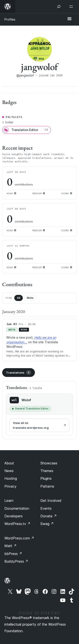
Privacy (10, 486)
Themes (46, 471)
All (18, 297)
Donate (48, 516)
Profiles (9, 19)
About (9, 463)
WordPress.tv (17, 524)
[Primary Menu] (69, 19)
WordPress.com (19, 538)
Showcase (48, 463)
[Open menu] (72, 6)
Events (46, 508)
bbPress (13, 553)
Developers (13, 516)
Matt (10, 546)
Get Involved (50, 500)
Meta (30, 297)
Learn (8, 500)
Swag (47, 524)
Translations (17, 372)
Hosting (10, 478)
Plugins (46, 478)
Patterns (47, 486)
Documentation (16, 508)
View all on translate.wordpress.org (31, 425)
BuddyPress (16, 561)
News (9, 471)
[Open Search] (59, 6)
